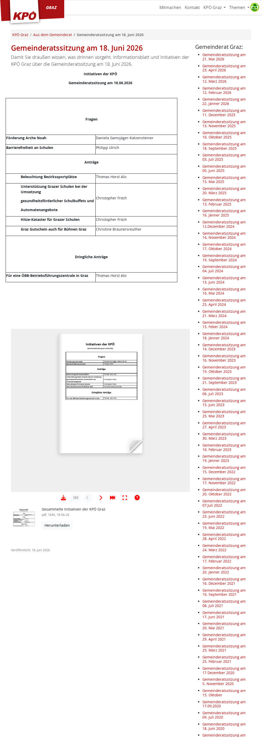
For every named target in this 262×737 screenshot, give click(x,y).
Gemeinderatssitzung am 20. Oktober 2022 (224, 491)
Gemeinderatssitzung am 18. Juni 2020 (224, 726)
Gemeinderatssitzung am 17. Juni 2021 (224, 614)
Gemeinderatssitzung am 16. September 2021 (224, 592)
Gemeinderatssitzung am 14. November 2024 (224, 235)
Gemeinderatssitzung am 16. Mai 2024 (224, 291)
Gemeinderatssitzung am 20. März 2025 (224, 190)
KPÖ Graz (213, 7)
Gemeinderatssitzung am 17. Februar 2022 (224, 558)
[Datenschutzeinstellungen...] (254, 7)
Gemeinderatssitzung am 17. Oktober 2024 (224, 246)
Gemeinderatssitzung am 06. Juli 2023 (224, 391)
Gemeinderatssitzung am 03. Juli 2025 (224, 157)
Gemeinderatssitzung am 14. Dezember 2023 (224, 347)
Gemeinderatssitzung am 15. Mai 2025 (224, 179)
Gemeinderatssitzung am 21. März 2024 (224, 313)
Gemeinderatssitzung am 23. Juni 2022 (224, 514)
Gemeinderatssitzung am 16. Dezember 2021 (224, 581)
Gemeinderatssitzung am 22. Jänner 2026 (224, 101)
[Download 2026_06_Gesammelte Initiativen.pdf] (63, 498)
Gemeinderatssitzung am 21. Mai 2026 (224, 56)
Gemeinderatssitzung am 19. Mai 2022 (224, 525)
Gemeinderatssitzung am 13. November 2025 (224, 123)
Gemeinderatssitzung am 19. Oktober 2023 (224, 369)
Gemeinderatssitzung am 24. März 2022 (224, 547)
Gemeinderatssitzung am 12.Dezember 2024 (224, 224)
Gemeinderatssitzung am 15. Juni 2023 (224, 402)
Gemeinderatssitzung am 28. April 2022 (224, 536)
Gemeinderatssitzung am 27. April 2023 (224, 425)
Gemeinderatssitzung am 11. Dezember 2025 (224, 112)
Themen (237, 7)
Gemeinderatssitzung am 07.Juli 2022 (224, 503)
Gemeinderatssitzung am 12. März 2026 (224, 79)
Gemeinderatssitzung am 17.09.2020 (224, 704)
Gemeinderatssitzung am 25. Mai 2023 (224, 413)
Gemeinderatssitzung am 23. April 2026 (224, 68)
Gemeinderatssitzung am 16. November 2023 (224, 358)
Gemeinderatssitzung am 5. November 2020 (224, 681)
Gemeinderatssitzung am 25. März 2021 (224, 648)
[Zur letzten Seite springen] (112, 498)
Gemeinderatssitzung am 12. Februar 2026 (224, 90)
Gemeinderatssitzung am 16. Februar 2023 (224, 447)
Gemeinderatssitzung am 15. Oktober (224, 692)
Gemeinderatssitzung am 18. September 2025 (224, 146)
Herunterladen (57, 525)
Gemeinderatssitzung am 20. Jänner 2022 (224, 570)
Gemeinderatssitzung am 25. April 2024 (224, 302)
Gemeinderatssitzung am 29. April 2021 (224, 637)
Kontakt (192, 7)
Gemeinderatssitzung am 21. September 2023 (224, 380)
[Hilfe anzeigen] (137, 498)
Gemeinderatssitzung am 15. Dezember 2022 (224, 469)
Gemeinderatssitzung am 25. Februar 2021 (224, 659)
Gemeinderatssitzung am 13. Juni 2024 (224, 280)
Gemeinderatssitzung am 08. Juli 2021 (224, 603)
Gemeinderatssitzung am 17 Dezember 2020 (224, 670)
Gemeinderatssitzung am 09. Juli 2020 (224, 715)
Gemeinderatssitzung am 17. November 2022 (224, 480)
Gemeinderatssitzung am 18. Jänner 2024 (224, 335)
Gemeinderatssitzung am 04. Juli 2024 (224, 268)
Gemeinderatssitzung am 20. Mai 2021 (224, 625)
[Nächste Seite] (100, 498)
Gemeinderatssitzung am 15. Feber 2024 (224, 324)
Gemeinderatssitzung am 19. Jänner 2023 (224, 458)
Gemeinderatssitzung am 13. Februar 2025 (224, 202)
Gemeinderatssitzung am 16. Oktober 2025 (224, 134)
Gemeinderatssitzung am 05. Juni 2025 (224, 168)
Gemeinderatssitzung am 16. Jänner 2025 (224, 213)
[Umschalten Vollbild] (125, 498)
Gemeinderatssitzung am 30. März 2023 (224, 436)
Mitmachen (170, 7)
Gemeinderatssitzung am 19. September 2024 (224, 257)
